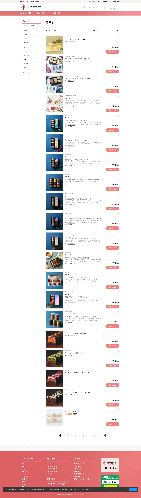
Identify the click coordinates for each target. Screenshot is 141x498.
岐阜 (54, 483)
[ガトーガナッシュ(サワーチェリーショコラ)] (54, 398)
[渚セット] (54, 201)
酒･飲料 (24, 484)
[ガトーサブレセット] (54, 241)
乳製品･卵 (24, 479)
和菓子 (23, 466)
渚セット (67, 196)
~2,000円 (49, 463)
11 (101, 435)
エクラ (67, 274)
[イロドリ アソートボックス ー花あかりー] (54, 103)
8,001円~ (49, 474)
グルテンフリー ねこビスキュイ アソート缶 (77, 78)
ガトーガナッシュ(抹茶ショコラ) (74, 353)
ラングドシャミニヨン (71, 255)
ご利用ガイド (105, 1)
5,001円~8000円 (52, 471)
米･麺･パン (25, 476)
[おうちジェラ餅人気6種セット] (54, 417)
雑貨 (23, 486)
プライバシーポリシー (77, 489)
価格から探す (27, 72)
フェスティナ (69, 294)
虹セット (67, 157)
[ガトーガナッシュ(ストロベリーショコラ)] (54, 378)
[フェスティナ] (54, 299)
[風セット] (54, 123)
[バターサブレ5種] (54, 319)
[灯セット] (54, 221)
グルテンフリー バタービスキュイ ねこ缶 (77, 59)
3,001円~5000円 (52, 468)
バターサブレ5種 (70, 313)
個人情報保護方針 (79, 474)
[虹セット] (54, 162)
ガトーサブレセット (71, 235)
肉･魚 (23, 474)
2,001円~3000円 (52, 466)
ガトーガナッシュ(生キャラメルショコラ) (77, 333)
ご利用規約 (77, 476)
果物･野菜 (24, 471)
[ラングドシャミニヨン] (54, 260)
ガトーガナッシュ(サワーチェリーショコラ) (77, 392)
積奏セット (68, 176)
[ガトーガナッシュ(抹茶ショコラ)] (54, 358)
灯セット (67, 215)
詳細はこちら (112, 51)
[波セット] (54, 143)
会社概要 (76, 471)
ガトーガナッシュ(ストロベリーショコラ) (77, 372)
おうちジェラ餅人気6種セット (74, 411)
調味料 (23, 481)
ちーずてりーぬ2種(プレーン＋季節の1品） (77, 39)
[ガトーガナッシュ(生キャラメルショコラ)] (54, 339)
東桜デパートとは (94, 1)
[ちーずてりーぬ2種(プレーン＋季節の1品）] (54, 45)
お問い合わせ (116, 1)
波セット (67, 137)
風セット (67, 117)
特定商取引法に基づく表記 (81, 479)
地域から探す (27, 21)
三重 (58, 483)
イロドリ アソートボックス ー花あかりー (77, 98)
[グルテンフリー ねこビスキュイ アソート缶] (54, 84)
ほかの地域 (63, 484)
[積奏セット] (54, 182)
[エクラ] (54, 280)
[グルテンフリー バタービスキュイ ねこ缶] (54, 64)
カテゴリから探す (28, 26)
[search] (103, 7)
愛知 (49, 483)
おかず (23, 468)
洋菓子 (23, 463)
